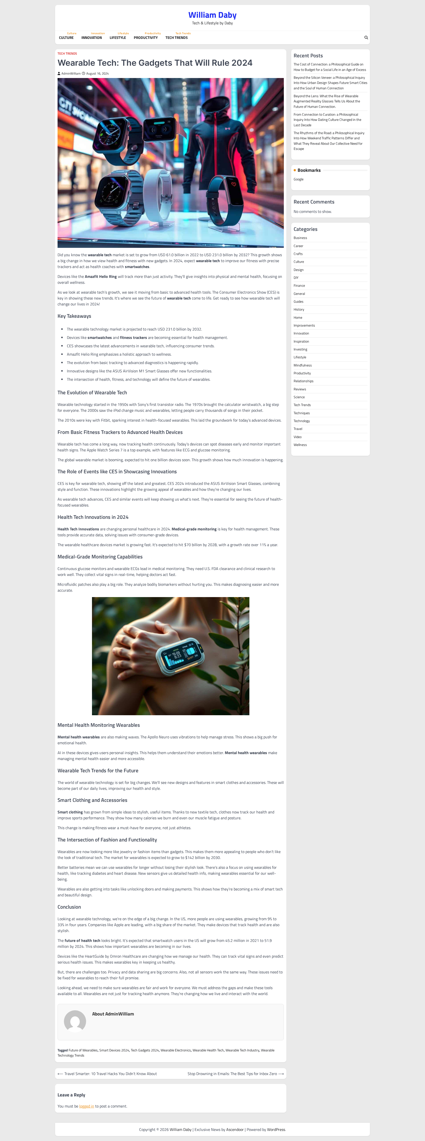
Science (299, 397)
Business (300, 237)
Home (298, 317)
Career (298, 245)
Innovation (92, 37)
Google (299, 179)
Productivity (147, 37)
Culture (67, 37)
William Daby (212, 14)
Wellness (300, 444)
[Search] (366, 37)
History (299, 309)
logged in (86, 1106)
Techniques (302, 413)
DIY (296, 277)
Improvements (304, 325)
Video (298, 437)
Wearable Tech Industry (242, 1050)
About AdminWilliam (113, 1013)
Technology (302, 421)
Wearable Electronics (176, 1050)
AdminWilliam (71, 73)
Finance (299, 285)
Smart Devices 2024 (114, 1050)
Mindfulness (303, 365)
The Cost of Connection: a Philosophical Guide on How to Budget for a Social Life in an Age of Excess (330, 67)
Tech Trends (178, 37)
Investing (300, 349)
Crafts (298, 253)
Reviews (300, 389)
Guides (299, 301)
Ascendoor (235, 1129)
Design (299, 269)
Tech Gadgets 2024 (145, 1050)
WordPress (276, 1129)
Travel (298, 428)
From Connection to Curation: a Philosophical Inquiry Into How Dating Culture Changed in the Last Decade (327, 120)
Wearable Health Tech (208, 1050)
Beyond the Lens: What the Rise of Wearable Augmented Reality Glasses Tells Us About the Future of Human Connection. (327, 101)
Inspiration (301, 341)
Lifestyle (119, 37)
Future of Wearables (83, 1050)
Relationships (304, 381)
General (299, 293)
